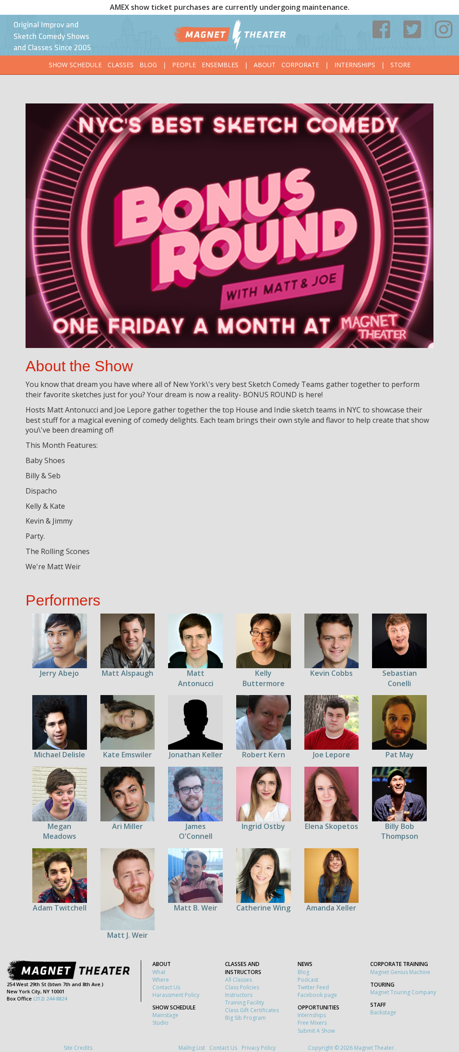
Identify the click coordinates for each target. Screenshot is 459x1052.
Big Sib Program (245, 1018)
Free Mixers (312, 1022)
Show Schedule (75, 64)
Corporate (300, 64)
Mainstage (165, 1015)
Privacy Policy (259, 1048)
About (265, 64)
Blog (148, 64)
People (184, 64)
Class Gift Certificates (252, 1010)
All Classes (238, 979)
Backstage (383, 1012)
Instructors (238, 995)
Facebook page (317, 995)
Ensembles (220, 64)
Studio (160, 1022)
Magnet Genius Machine (400, 972)
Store (400, 64)
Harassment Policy (175, 995)
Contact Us (166, 987)
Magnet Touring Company (403, 992)
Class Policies (242, 987)
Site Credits (78, 1048)
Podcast (308, 979)
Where (160, 979)
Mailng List (191, 1048)
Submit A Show (316, 1031)
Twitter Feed (313, 987)
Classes (121, 64)
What (158, 972)
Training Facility (244, 1002)
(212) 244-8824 (50, 998)
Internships (354, 64)
